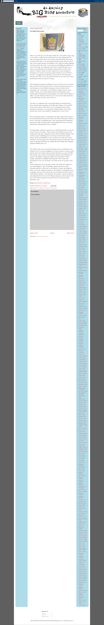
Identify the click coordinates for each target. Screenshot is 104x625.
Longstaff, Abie (82, 359)
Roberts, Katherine (81, 478)
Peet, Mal (81, 440)
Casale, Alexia (82, 144)
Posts (44, 614)
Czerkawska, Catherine (82, 173)
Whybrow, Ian (82, 582)
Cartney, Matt (82, 142)
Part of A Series (82, 58)
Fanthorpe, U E (82, 219)
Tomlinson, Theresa (81, 554)
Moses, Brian (82, 414)
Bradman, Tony (82, 133)
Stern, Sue (81, 525)
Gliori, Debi (81, 242)
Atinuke (80, 96)
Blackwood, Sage (83, 123)
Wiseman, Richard (81, 594)
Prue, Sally (81, 458)
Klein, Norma (82, 310)
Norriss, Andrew (82, 428)
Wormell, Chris (82, 600)
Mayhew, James (83, 386)
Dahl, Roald (82, 178)
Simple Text (81, 70)
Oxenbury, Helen (83, 433)
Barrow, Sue (82, 105)
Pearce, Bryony (82, 437)
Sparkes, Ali (82, 515)
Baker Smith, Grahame (82, 99)
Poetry (80, 64)
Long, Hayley (82, 357)
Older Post (70, 233)
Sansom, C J (82, 499)
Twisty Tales (82, 566)
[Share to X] (54, 186)
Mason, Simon (82, 379)
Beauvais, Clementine (81, 109)
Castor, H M (82, 146)
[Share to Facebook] (55, 186)
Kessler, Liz (81, 305)
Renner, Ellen (82, 475)
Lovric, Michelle (82, 365)
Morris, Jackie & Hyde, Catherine (83, 410)
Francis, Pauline (83, 231)
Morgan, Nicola (82, 406)
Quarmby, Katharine (81, 465)
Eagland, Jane (82, 208)
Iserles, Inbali (82, 292)
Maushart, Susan (83, 382)
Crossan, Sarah (82, 164)
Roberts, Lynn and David (82, 487)
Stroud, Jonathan (83, 535)
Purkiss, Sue (82, 462)
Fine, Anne (81, 221)
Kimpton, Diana (82, 306)
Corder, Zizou (82, 158)
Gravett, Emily (82, 251)
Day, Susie (81, 187)
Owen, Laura (82, 431)
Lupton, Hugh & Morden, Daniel (82, 371)
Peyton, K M (82, 444)
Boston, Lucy (82, 126)
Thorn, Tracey (82, 551)
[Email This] (51, 186)
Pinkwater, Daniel (83, 451)
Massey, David (82, 380)
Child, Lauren (82, 151)
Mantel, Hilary (82, 375)
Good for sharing (83, 43)
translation (81, 82)
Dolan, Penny (82, 189)
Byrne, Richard (82, 139)
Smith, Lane (82, 506)
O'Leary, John (82, 429)
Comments (46, 616)
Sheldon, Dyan (82, 503)
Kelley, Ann (81, 299)
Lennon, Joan (82, 348)
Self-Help (81, 66)
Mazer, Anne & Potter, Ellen (82, 388)
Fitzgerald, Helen (83, 226)
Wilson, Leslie (82, 592)
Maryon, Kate (82, 377)
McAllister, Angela (83, 391)
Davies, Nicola (82, 182)
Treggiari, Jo (82, 562)
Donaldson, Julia (83, 191)
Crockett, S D (82, 162)
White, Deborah (82, 580)
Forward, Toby (82, 228)
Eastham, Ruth (82, 213)
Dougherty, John (83, 197)
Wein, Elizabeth (82, 578)
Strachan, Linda (82, 530)
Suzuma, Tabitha (83, 539)
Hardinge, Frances (81, 273)
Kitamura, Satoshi (83, 308)
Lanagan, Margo (83, 323)
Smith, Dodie (82, 505)
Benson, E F (82, 111)
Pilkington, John (82, 449)
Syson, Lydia (82, 544)
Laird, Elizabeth (82, 322)
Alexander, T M (82, 90)
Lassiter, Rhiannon (81, 337)
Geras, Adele (82, 237)
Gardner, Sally (82, 233)
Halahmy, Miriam (83, 260)
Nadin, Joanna (82, 418)
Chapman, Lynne (83, 149)
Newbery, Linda (82, 420)
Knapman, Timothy (81, 313)
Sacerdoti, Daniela (81, 494)
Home (52, 233)
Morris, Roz (81, 413)
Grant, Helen (82, 248)
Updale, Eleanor (83, 569)
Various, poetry (82, 571)
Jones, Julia (82, 297)
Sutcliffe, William (83, 537)
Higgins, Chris (82, 283)
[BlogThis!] (52, 186)
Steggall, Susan (82, 522)
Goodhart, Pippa (83, 246)
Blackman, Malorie (81, 121)
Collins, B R (81, 153)
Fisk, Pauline (82, 224)
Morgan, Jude (82, 404)
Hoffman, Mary (82, 287)
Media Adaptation (83, 50)
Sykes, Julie (82, 543)
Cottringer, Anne (83, 160)
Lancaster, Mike (82, 325)
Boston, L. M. (82, 125)
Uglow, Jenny (82, 567)
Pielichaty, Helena (83, 448)
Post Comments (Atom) (42, 236)
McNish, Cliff (82, 399)
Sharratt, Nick (82, 501)
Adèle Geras (37, 188)
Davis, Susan (82, 185)
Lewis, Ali (81, 350)
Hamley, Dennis (82, 270)
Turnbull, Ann (82, 564)
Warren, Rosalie (83, 577)
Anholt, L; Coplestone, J (82, 92)
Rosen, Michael (82, 491)
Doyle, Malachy (82, 199)
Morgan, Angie (82, 402)
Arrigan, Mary (82, 94)
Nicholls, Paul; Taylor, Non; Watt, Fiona (83, 425)
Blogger (71, 620)
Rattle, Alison (82, 467)
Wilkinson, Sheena (81, 584)
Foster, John (82, 230)
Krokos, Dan (82, 320)
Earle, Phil (81, 210)
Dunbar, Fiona (82, 201)
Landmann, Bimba (81, 328)
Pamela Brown (53, 188)
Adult (80, 36)
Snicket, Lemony (83, 511)
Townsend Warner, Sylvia (82, 560)
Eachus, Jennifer (83, 206)
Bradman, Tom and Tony (82, 131)
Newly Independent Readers (82, 55)
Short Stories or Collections (82, 68)
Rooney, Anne (82, 489)
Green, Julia (82, 253)
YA (79, 74)
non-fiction (81, 81)
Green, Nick (82, 255)
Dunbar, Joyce (82, 204)
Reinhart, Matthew (81, 473)
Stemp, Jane (82, 523)
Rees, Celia (81, 469)
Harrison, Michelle (81, 276)
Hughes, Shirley (82, 289)
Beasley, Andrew (83, 106)
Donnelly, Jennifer (81, 195)
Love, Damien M (83, 363)
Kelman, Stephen (83, 301)
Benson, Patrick (82, 113)
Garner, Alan (82, 235)
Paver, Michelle (82, 435)
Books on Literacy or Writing (81, 41)
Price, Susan (82, 453)
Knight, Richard (82, 315)
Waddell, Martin (82, 573)
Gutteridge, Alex (83, 259)
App (80, 37)
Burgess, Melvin (83, 137)
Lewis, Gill (81, 352)
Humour (81, 48)
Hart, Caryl (81, 280)
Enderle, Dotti (82, 215)
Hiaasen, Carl (82, 282)
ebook (80, 79)
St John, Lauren (83, 517)
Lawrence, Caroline (81, 340)
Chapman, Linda (83, 148)
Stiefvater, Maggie (81, 528)
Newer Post (34, 233)
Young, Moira (82, 605)
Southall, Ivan (82, 513)
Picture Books (82, 61)
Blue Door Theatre (44, 188)
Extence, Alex (82, 217)
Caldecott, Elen (82, 140)
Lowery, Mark (82, 368)
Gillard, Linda (82, 240)
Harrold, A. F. (82, 278)
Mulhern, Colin (82, 416)
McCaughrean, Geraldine (82, 393)
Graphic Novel (82, 47)
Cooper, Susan (82, 155)
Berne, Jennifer (82, 115)
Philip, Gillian (82, 446)
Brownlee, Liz (82, 135)
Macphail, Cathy (83, 373)
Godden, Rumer (83, 244)
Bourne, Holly (82, 128)
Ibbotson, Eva (82, 291)
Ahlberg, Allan (82, 88)
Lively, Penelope (83, 356)
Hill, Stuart (81, 285)
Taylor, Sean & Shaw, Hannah (82, 549)
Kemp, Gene (82, 303)
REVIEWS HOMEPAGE (43, 183)
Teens (80, 72)
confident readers (83, 76)
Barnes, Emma (82, 101)
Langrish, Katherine (81, 331)
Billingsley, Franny (81, 118)
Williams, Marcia (83, 590)
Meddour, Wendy (83, 400)
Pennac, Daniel (82, 442)
